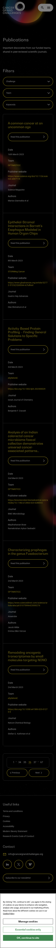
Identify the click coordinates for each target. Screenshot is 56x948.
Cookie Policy (8, 913)
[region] (28, 920)
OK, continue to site (28, 937)
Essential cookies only (28, 929)
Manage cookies (28, 921)
